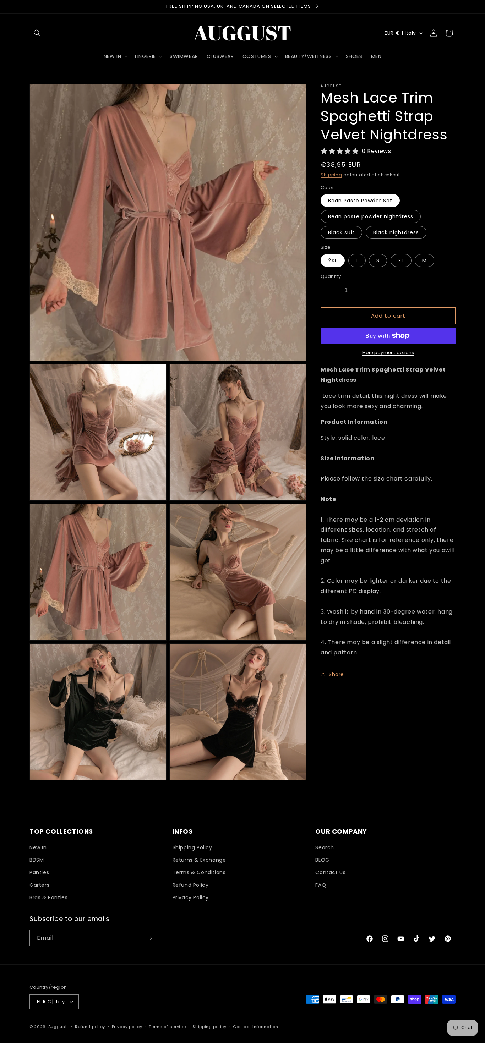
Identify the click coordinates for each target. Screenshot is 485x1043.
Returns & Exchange (199, 859)
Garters (39, 885)
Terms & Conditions (199, 872)
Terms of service (167, 1027)
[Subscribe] (149, 938)
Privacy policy (127, 1027)
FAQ (320, 885)
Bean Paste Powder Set (360, 200)
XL (401, 260)
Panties (39, 872)
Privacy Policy (191, 897)
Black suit (341, 232)
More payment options (388, 353)
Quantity (331, 276)
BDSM (36, 859)
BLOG (322, 859)
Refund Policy (191, 885)
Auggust (58, 1027)
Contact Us (330, 872)
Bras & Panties (48, 897)
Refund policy (90, 1027)
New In (38, 847)
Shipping (331, 175)
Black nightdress (396, 232)
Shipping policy (209, 1027)
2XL (332, 260)
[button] (37, 33)
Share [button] (336, 674)
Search (324, 847)
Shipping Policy (192, 847)
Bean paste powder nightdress (370, 216)
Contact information (255, 1027)
